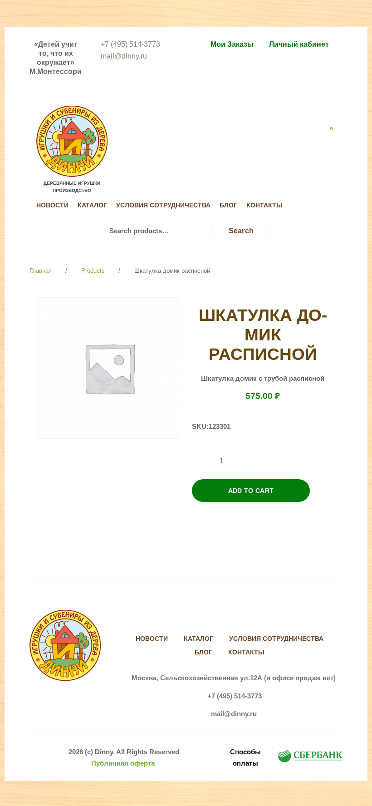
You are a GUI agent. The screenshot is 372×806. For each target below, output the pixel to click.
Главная (40, 270)
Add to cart (251, 490)
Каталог (92, 205)
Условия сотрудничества (163, 205)
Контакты (264, 205)
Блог (228, 205)
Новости (52, 205)
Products (93, 270)
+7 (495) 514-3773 (130, 44)
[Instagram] (327, 187)
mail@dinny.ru (124, 56)
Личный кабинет (299, 44)
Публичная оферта (123, 763)
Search (241, 231)
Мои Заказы (232, 44)
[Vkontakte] (308, 187)
